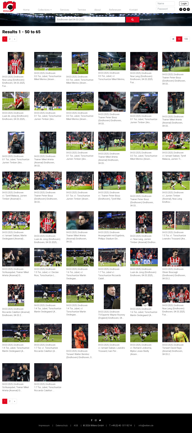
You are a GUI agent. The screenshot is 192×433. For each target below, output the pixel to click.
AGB (76, 425)
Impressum (44, 425)
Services (64, 9)
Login (184, 3)
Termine (82, 9)
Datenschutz (62, 425)
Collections (44, 9)
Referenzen (115, 9)
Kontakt (133, 9)
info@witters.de (146, 425)
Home (26, 9)
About (97, 9)
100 (186, 39)
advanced (145, 19)
